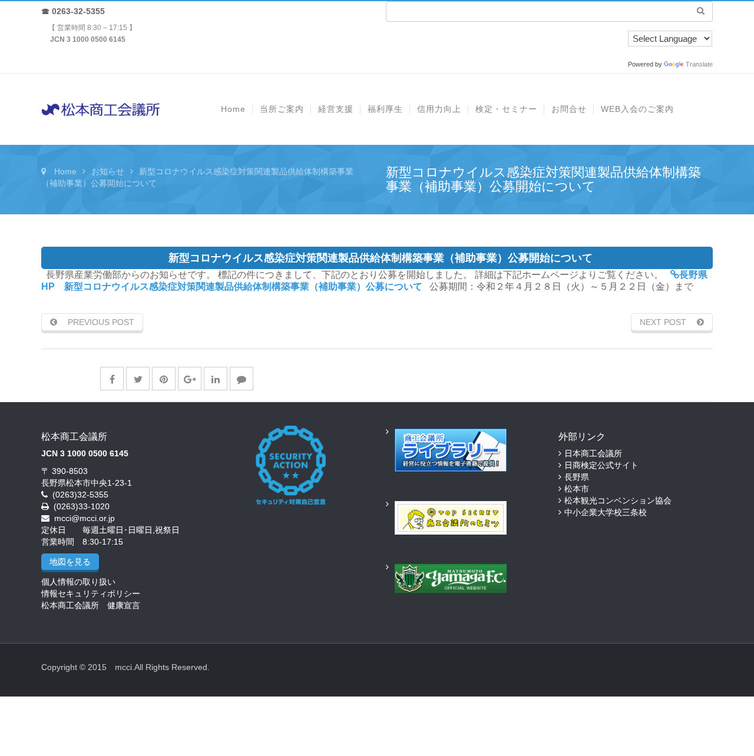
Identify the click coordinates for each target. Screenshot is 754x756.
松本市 (576, 488)
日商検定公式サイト (601, 465)
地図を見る (70, 561)
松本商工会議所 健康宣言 (90, 605)
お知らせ (107, 171)
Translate (699, 64)
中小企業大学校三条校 (605, 512)
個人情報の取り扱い (78, 581)
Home (65, 171)
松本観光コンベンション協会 (618, 500)
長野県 (576, 477)
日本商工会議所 (593, 453)
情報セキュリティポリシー (90, 593)
